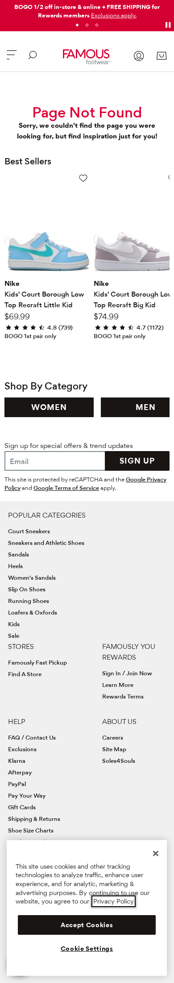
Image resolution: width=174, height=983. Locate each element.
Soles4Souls (118, 760)
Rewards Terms (123, 696)
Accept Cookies (87, 925)
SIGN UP (137, 460)
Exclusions (22, 749)
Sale (13, 635)
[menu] (11, 58)
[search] (32, 58)
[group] (49, 407)
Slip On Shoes (27, 589)
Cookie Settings (87, 949)
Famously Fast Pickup (37, 662)
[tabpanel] (87, 9)
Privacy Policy (113, 901)
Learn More (117, 684)
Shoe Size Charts (31, 830)
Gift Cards (22, 807)
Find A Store (24, 674)
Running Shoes (28, 600)
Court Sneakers (29, 531)
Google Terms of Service (66, 487)
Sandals (18, 554)
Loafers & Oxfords (32, 612)
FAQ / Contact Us (32, 737)
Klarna (16, 760)
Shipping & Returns (34, 818)
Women (49, 407)
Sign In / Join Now (127, 673)
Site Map (114, 749)
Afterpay (20, 772)
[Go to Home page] (87, 56)
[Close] (156, 853)
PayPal (17, 783)
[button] (114, 15)
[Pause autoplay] (168, 25)
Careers (112, 737)
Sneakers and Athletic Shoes (46, 542)
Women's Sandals (32, 577)
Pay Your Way (27, 795)
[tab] (77, 25)
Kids (14, 623)
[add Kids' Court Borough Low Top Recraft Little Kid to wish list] (83, 178)
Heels (15, 565)
